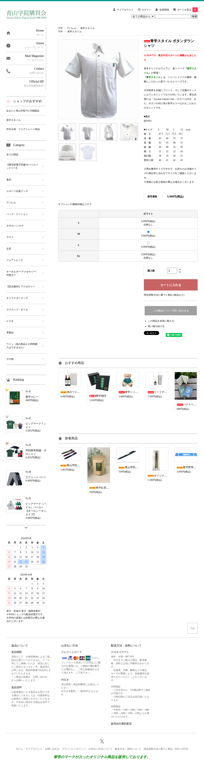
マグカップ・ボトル (17, 309)
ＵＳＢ (10, 321)
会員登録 (164, 9)
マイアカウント (125, 9)
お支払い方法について (100, 749)
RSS (177, 749)
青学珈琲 (101, 395)
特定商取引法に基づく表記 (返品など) (164, 294)
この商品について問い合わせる (171, 310)
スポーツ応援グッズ (17, 191)
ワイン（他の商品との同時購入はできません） (21, 346)
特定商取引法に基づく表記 (158, 749)
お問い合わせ (52, 749)
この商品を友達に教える (161, 320)
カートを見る (186, 9)
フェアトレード (14, 260)
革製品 (10, 332)
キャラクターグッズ (17, 298)
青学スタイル (87, 28)
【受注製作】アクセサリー (20, 286)
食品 (8, 179)
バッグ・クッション (17, 214)
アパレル (71, 28)
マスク (10, 237)
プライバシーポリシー (74, 749)
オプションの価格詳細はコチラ (75, 204)
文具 (8, 248)
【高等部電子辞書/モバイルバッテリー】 (22, 166)
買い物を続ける (156, 326)
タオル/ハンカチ (15, 225)
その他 (10, 359)
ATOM (184, 749)
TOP (60, 28)
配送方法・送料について (128, 749)
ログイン (146, 9)
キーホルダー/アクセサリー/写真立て (21, 273)
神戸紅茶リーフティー (109, 487)
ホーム (19, 749)
